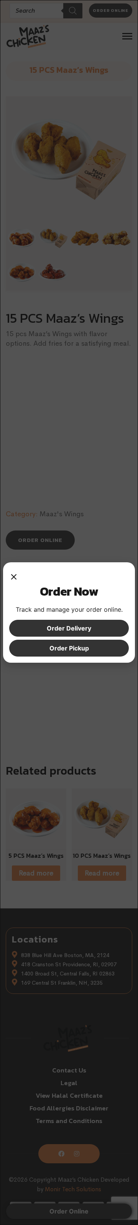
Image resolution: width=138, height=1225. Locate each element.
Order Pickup (69, 648)
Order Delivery (69, 628)
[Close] (13, 576)
